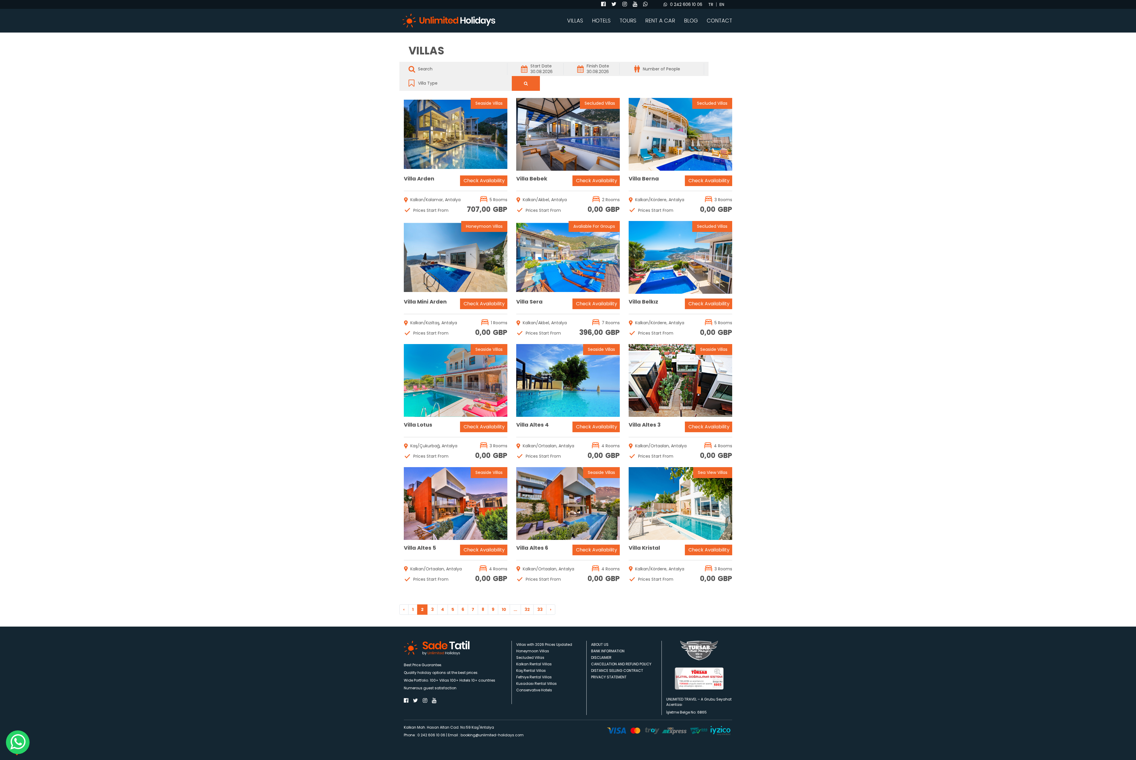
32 (527, 609)
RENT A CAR (660, 20)
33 (540, 609)
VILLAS (575, 20)
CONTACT (719, 20)
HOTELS (601, 20)
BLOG (691, 20)
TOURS (627, 20)
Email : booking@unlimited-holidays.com (486, 735)
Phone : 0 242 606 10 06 (424, 735)
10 (504, 609)
